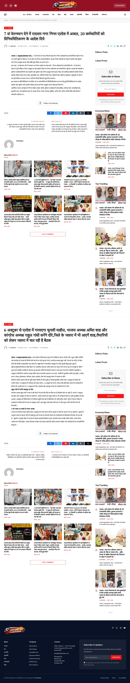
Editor (99, 142)
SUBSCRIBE (119, 5)
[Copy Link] (124, 46)
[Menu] (5, 14)
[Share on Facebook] (108, 46)
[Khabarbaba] (65, 5)
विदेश (87, 14)
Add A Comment (48, 234)
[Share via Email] (121, 46)
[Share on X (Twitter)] (114, 46)
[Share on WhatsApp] (111, 46)
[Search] (125, 14)
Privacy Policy (110, 102)
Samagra (13, 46)
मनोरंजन (104, 14)
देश (53, 14)
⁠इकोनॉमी (79, 14)
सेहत (59, 14)
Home (6, 20)
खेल (65, 14)
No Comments (34, 46)
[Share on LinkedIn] (117, 46)
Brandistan (38, 678)
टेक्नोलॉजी (95, 14)
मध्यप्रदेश (46, 14)
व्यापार (72, 14)
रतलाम (37, 14)
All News (27, 14)
